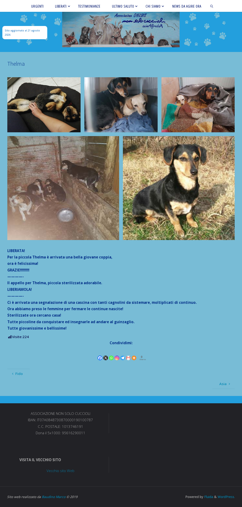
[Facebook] (100, 354)
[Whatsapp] (111, 354)
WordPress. (226, 496)
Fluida (208, 496)
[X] (105, 354)
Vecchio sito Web (60, 470)
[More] (134, 354)
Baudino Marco (53, 496)
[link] (211, 6)
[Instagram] (117, 354)
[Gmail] (128, 354)
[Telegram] (122, 354)
